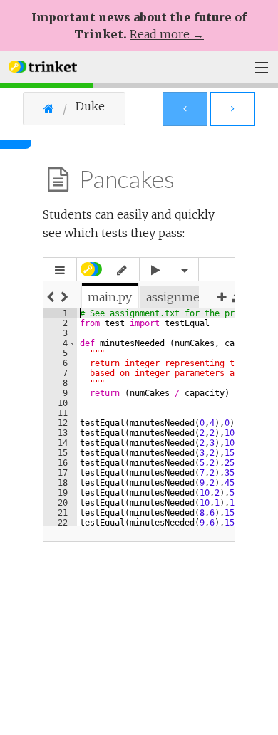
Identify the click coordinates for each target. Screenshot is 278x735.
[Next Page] (232, 109)
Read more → (167, 34)
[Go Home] (59, 108)
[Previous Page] (185, 109)
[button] (43, 65)
